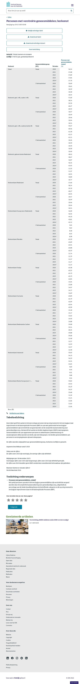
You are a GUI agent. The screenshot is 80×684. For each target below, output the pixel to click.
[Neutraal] (17, 500)
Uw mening (74, 683)
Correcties (9, 625)
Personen (9, 594)
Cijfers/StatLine (10, 555)
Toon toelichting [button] (34, 49)
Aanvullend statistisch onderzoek (16, 566)
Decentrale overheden (13, 591)
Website (8, 634)
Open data (9, 560)
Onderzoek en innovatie (13, 617)
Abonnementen (11, 651)
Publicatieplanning (11, 665)
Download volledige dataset (35, 43)
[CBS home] (14, 4)
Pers (7, 612)
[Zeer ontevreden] (8, 500)
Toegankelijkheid (11, 643)
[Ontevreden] (13, 500)
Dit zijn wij (9, 614)
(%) (66, 63)
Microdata (9, 563)
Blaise (8, 577)
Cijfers (9, 17)
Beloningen (9, 600)
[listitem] (7, 658)
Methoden (9, 574)
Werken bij (9, 620)
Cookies (8, 640)
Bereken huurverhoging (13, 558)
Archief (8, 648)
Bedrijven (9, 586)
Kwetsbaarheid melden (13, 645)
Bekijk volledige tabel (35, 31)
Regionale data (10, 569)
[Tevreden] (21, 500)
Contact (8, 609)
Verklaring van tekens (16, 413)
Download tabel (35, 37)
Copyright (9, 637)
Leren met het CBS (11, 623)
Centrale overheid (11, 589)
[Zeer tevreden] (26, 500)
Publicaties (9, 571)
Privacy (8, 597)
